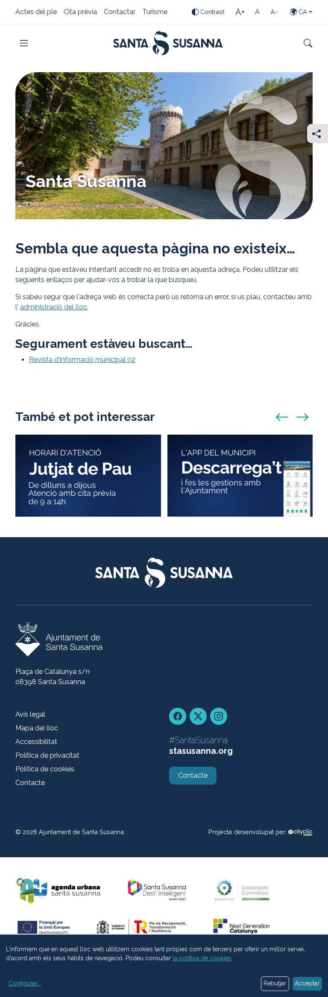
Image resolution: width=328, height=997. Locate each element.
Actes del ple (36, 12)
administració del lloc (53, 307)
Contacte (30, 783)
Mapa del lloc (36, 728)
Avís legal (30, 714)
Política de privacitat (47, 755)
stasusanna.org (201, 751)
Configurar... (25, 983)
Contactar (119, 12)
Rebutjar (275, 983)
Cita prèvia (80, 12)
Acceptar (307, 983)
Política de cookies (44, 769)
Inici (32, 204)
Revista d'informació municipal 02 (82, 360)
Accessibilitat (36, 742)
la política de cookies (202, 958)
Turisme (154, 12)
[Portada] (168, 43)
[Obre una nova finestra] (300, 831)
